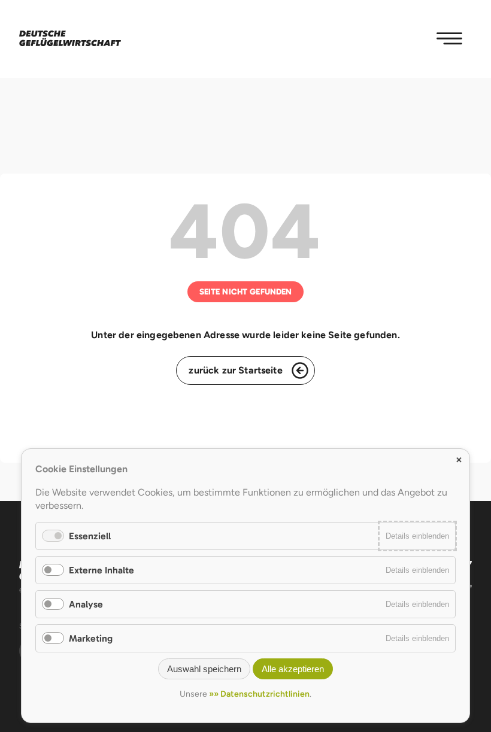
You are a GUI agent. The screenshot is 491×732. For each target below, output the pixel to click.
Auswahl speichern (204, 669)
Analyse (86, 604)
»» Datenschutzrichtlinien (259, 694)
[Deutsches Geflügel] (70, 39)
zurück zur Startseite (235, 370)
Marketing (91, 638)
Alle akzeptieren (293, 669)
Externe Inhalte (101, 570)
